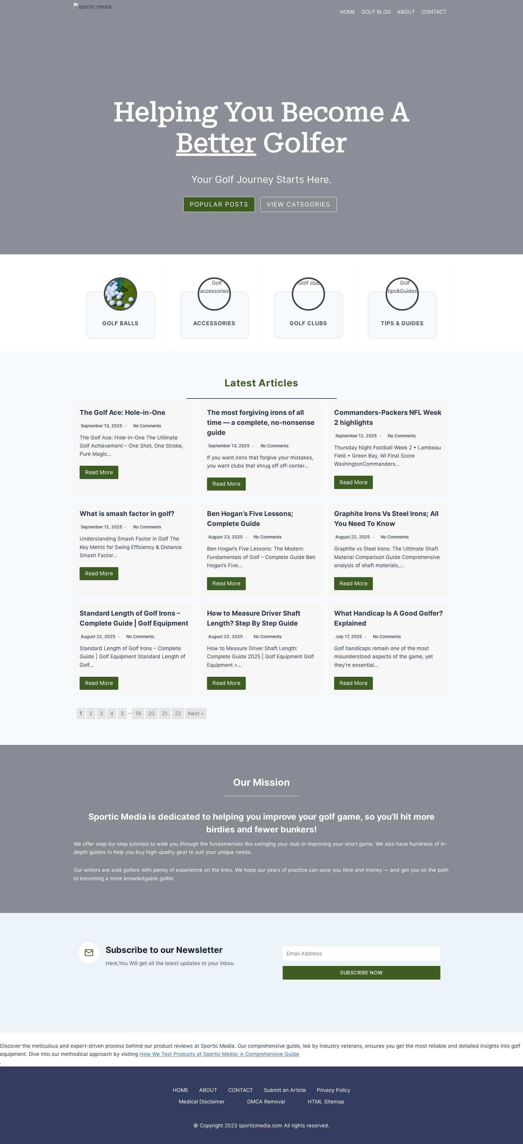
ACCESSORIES (214, 323)
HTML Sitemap (326, 1102)
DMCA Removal (266, 1102)
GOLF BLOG (376, 12)
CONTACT (434, 12)
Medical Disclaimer (202, 1102)
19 (138, 713)
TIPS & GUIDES (402, 323)
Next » (196, 713)
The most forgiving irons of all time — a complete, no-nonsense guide (260, 422)
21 (164, 713)
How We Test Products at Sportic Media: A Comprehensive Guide (219, 1054)
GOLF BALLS (120, 323)
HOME (347, 12)
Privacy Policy (333, 1090)
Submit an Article (285, 1090)
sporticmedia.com (260, 1126)
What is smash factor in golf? (127, 513)
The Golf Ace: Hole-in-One (122, 412)
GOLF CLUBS (308, 323)
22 (178, 713)
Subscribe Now (361, 973)
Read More (99, 472)
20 (151, 713)
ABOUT (406, 12)
